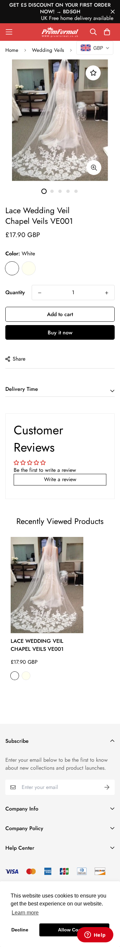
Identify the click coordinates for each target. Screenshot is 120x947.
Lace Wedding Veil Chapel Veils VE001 (37, 645)
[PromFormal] (60, 32)
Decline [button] (19, 929)
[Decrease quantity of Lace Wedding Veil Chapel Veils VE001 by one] (39, 293)
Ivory (28, 268)
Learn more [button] (25, 912)
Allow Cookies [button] (74, 929)
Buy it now (60, 332)
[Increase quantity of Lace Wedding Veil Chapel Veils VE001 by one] (106, 293)
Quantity (15, 292)
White (12, 268)
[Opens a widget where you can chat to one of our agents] (95, 935)
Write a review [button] (60, 479)
